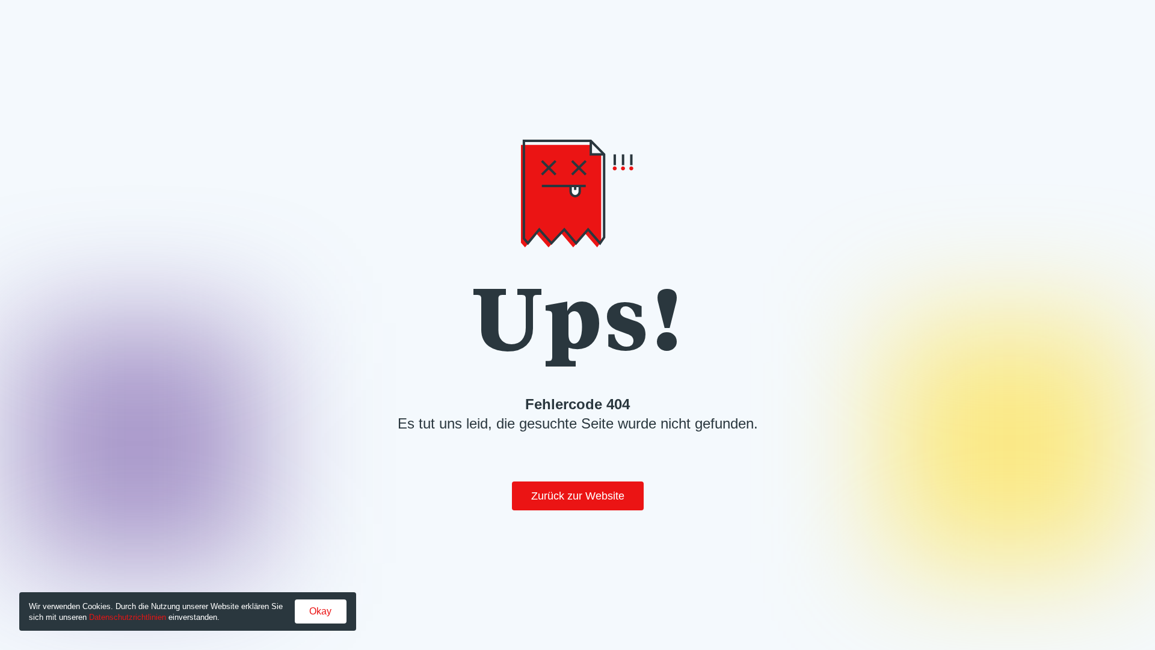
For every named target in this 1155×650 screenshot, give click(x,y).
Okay (320, 611)
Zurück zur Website (577, 496)
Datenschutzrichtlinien (127, 617)
